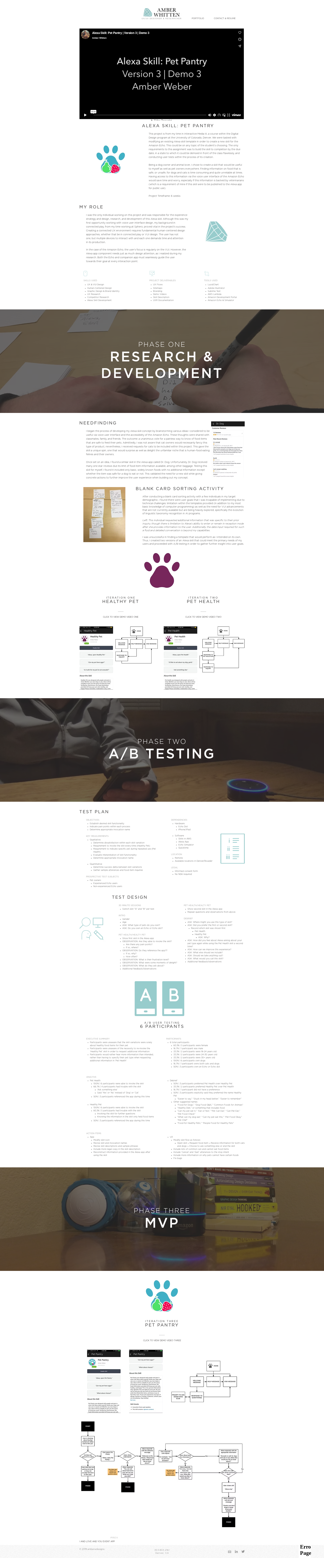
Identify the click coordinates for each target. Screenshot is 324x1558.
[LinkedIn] (236, 1551)
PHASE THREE (162, 1211)
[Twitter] (243, 1551)
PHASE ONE (162, 344)
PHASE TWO (162, 741)
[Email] (229, 1551)
